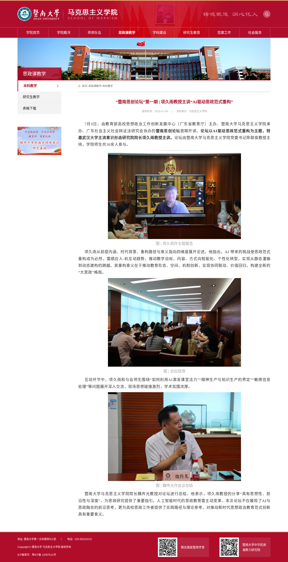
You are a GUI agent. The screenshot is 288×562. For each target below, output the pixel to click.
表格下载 (29, 108)
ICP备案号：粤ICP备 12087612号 (36, 554)
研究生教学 (31, 97)
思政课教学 (95, 86)
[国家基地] (39, 134)
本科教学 (30, 86)
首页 (84, 86)
